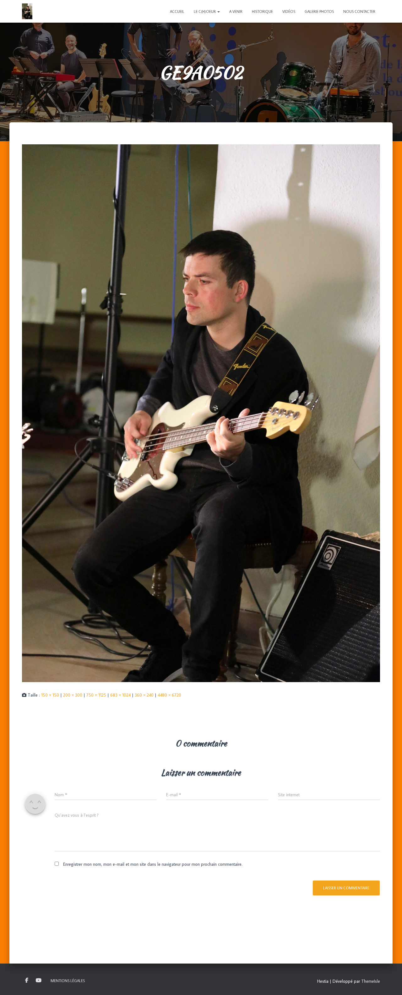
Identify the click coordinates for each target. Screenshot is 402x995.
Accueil (177, 11)
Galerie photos (319, 11)
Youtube (39, 980)
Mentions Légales (68, 980)
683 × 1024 (120, 695)
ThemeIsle (370, 981)
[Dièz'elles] (27, 11)
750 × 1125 (96, 695)
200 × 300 (72, 695)
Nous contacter (359, 11)
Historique (262, 11)
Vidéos (288, 11)
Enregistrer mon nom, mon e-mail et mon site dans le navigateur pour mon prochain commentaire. (152, 864)
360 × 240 (144, 695)
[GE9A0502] (201, 412)
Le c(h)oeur (205, 11)
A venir (235, 11)
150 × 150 (50, 695)
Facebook (26, 980)
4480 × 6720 (169, 695)
